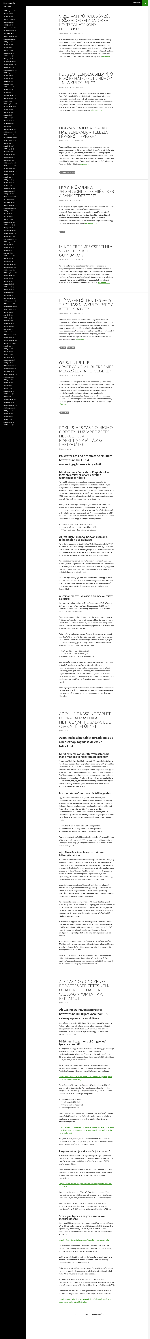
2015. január (7, 397)
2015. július (7, 380)
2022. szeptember (9, 137)
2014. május (7, 416)
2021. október (8, 168)
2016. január (7, 363)
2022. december (9, 129)
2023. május (7, 115)
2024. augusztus (9, 73)
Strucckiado (9, 3)
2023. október (8, 101)
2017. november (9, 301)
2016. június (7, 349)
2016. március (8, 357)
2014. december (9, 399)
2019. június (7, 247)
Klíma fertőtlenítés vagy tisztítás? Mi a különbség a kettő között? (86, 304)
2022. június (7, 146)
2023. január (7, 126)
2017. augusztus (9, 309)
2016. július (7, 346)
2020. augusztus (9, 208)
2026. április (7, 19)
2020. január (7, 228)
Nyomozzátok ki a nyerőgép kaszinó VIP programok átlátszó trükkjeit (86, 1127)
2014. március (8, 422)
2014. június (7, 413)
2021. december (9, 163)
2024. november (9, 64)
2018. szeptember (9, 273)
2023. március (8, 121)
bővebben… (108, 56)
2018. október (8, 270)
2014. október (8, 402)
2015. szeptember (9, 374)
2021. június (7, 180)
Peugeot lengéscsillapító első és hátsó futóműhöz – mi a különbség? (86, 78)
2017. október (8, 304)
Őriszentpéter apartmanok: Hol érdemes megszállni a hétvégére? (86, 366)
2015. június (7, 382)
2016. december (9, 332)
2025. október (8, 33)
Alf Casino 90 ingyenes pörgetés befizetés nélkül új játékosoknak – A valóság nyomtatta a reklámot (86, 990)
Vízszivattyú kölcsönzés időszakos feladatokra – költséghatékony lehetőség (85, 22)
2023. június (7, 112)
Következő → (98, 1314)
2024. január (7, 92)
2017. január (7, 329)
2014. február (8, 425)
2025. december (9, 28)
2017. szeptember (9, 306)
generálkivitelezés (68, 172)
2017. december (9, 298)
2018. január (7, 295)
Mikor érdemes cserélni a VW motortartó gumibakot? (85, 250)
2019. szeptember (9, 239)
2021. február (8, 191)
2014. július (7, 411)
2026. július (7, 14)
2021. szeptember (9, 171)
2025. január (7, 59)
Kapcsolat (137, 3)
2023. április (7, 118)
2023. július (7, 109)
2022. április (7, 152)
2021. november (9, 166)
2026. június (7, 16)
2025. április (7, 50)
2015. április (7, 388)
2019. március (8, 256)
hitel (63, 231)
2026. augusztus (9, 11)
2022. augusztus (9, 140)
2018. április (7, 287)
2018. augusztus (9, 275)
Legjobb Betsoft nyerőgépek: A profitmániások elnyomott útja (84, 1240)
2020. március (8, 222)
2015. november (9, 368)
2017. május (7, 318)
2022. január (7, 160)
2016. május (7, 351)
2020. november (9, 199)
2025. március (8, 53)
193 (86, 1314)
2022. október (8, 135)
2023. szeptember (9, 104)
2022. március (8, 154)
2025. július (7, 42)
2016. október (8, 337)
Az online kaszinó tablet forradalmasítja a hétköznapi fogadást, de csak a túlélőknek (85, 720)
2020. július (7, 211)
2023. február (8, 123)
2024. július (7, 76)
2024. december (9, 61)
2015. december (9, 366)
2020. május (7, 216)
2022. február (8, 157)
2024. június (7, 78)
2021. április (7, 185)
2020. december (9, 197)
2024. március (8, 87)
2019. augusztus (9, 242)
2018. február (8, 292)
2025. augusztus (9, 39)
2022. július (7, 143)
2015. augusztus (9, 377)
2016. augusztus (9, 343)
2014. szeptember (9, 405)
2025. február (8, 56)
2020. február (8, 225)
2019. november (9, 233)
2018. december (9, 264)
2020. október (8, 202)
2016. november (9, 335)
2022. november (9, 132)
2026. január (7, 25)
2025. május (7, 47)
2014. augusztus (9, 408)
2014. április (7, 419)
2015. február (8, 394)
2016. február (8, 360)
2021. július (7, 177)
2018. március (8, 290)
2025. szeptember (9, 36)
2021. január (7, 194)
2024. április (7, 84)
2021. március (8, 188)
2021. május (7, 183)
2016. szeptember (9, 340)
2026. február (8, 22)
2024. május (7, 81)
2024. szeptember (9, 70)
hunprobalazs (77, 33)
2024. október (8, 67)
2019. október (8, 236)
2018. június (7, 281)
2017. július (7, 312)
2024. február (8, 90)
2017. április (7, 321)
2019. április (7, 253)
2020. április (7, 219)
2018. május (7, 284)
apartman (64, 412)
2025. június (7, 45)
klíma (63, 347)
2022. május (7, 149)
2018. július (7, 278)
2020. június (7, 214)
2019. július (7, 244)
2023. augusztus (9, 106)
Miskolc (71, 347)
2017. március (8, 323)
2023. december (9, 95)
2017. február (8, 326)
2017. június (7, 315)
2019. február (8, 259)
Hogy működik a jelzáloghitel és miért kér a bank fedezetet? (86, 191)
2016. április (7, 354)
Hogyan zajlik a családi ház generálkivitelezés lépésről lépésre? (83, 132)
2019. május (7, 250)
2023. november (9, 98)
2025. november (9, 30)
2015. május (7, 385)
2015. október (8, 371)
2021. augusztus (9, 174)
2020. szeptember (9, 205)
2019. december (9, 230)
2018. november (9, 267)
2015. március (8, 391)
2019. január (7, 261)
